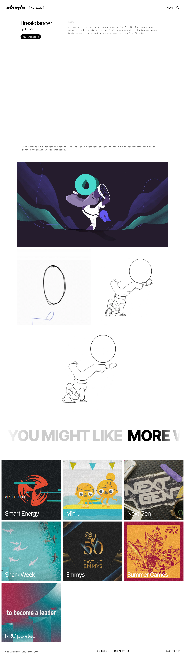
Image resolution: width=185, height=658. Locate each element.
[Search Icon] (177, 7)
